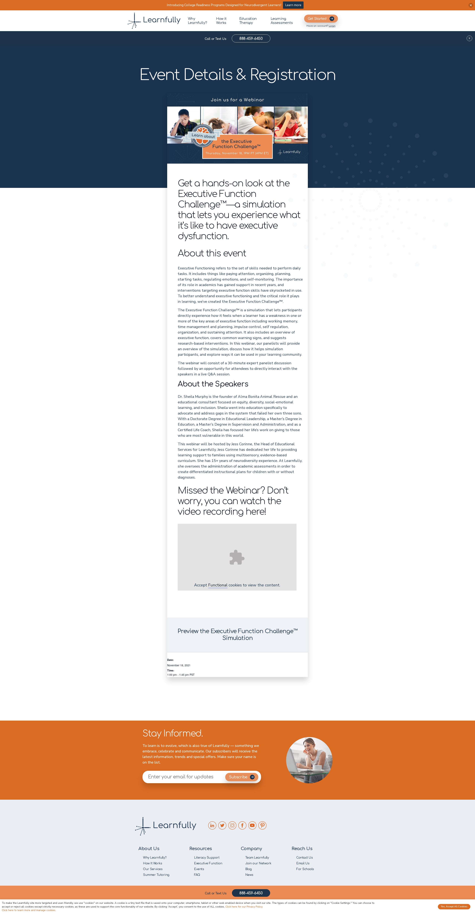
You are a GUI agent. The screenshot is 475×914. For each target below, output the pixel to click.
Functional (217, 585)
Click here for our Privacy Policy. (244, 906)
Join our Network (258, 863)
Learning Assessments (282, 21)
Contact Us (304, 857)
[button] (471, 5)
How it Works (221, 21)
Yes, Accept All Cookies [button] (454, 906)
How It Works (152, 863)
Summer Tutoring (156, 875)
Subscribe (238, 777)
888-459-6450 (251, 39)
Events (199, 869)
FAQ (197, 875)
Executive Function (208, 863)
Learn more (293, 5)
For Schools (305, 869)
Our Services (152, 869)
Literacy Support (206, 857)
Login (332, 26)
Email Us (302, 863)
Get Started (317, 19)
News (249, 875)
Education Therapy (248, 21)
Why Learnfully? (197, 21)
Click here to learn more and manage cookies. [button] (29, 910)
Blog (248, 869)
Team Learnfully (257, 857)
